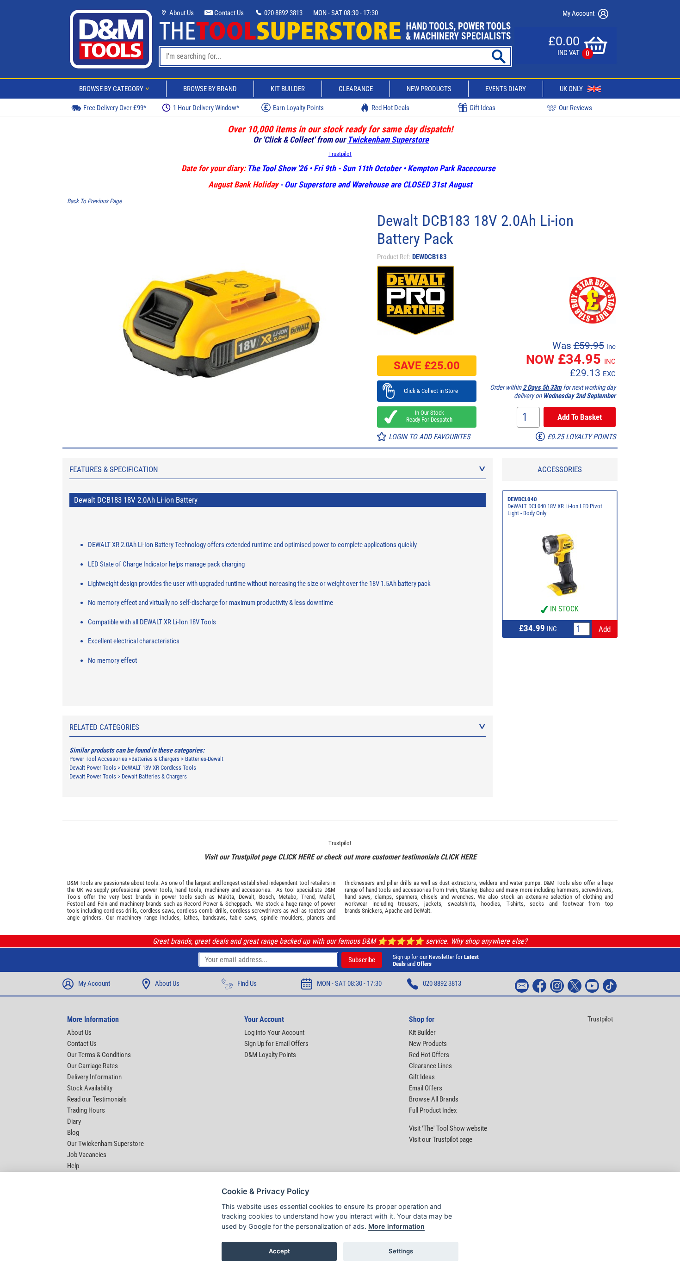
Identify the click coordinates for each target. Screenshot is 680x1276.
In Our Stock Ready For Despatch (426, 416)
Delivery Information (94, 1077)
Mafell (326, 896)
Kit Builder (288, 89)
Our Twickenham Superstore (105, 1143)
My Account (579, 13)
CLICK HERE (296, 857)
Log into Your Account (274, 1032)
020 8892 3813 (283, 13)
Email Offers (425, 1088)
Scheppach (238, 903)
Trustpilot (340, 153)
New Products (429, 89)
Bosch (266, 896)
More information (396, 1226)
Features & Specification (113, 469)
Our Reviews (575, 108)
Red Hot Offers (429, 1055)
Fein (102, 903)
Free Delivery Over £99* (114, 108)
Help (73, 1166)
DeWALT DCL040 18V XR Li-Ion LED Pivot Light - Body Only (554, 510)
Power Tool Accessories (98, 758)
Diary (74, 1121)
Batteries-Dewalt (204, 758)
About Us (181, 13)
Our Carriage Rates (92, 1066)
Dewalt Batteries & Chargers (154, 776)
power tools (157, 889)
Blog (73, 1132)
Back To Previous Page (94, 201)
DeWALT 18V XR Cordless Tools (159, 767)
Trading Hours (86, 1110)
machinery (217, 889)
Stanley (468, 889)
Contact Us (228, 13)
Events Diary (505, 89)
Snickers (372, 910)
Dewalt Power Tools (92, 767)
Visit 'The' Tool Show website (448, 1128)
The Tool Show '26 (277, 168)
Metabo (287, 896)
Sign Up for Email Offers (276, 1043)
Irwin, (452, 889)
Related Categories (104, 727)
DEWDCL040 (522, 499)
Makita (226, 896)
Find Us (247, 983)
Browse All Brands (433, 1099)
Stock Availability (89, 1088)
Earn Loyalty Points (298, 108)
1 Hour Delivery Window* (206, 108)
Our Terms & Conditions (99, 1055)
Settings (401, 1251)
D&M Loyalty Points (270, 1055)
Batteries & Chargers (155, 758)
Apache (393, 910)
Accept (279, 1251)
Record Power (200, 903)
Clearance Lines (430, 1066)
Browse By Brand (210, 89)
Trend (308, 896)
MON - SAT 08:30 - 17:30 (345, 13)
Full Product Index (433, 1110)
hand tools (188, 889)
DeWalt (422, 910)
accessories (255, 889)
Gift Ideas (482, 108)
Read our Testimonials (97, 1099)
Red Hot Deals (390, 108)
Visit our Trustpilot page (440, 1139)
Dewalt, (247, 896)
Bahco (487, 889)
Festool (76, 903)
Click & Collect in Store (427, 390)
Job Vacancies (86, 1155)
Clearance (356, 89)
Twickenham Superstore (388, 139)
